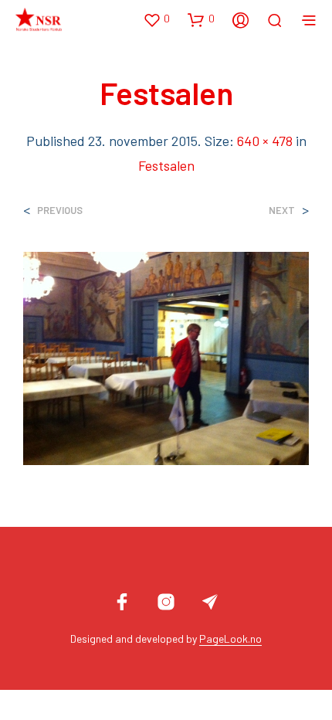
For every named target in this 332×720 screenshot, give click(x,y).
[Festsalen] (166, 356)
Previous (60, 210)
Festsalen (166, 165)
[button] (156, 19)
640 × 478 (265, 140)
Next (282, 210)
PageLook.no (230, 639)
